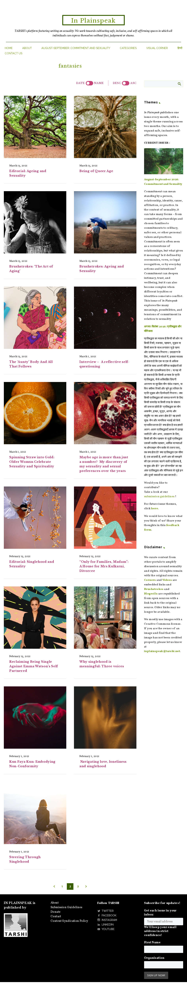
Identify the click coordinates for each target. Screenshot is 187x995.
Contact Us (13, 53)
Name (99, 83)
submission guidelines (159, 497)
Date (80, 83)
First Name (152, 943)
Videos (167, 580)
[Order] (125, 83)
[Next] (86, 886)
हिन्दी (180, 48)
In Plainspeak (93, 20)
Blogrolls (151, 594)
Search (179, 83)
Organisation (154, 958)
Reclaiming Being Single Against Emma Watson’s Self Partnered (33, 666)
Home (9, 48)
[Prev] (54, 886)
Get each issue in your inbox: (160, 913)
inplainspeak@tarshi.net (162, 651)
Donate (55, 912)
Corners (150, 580)
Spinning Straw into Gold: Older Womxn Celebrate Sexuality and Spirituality (32, 461)
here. (155, 509)
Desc (117, 83)
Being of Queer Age (96, 171)
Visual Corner (157, 48)
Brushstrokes (154, 589)
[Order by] (89, 83)
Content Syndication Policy (69, 921)
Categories (128, 48)
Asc (133, 83)
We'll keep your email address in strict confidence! (160, 931)
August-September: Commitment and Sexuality (75, 48)
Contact (56, 917)
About (27, 48)
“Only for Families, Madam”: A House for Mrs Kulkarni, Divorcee (104, 566)
